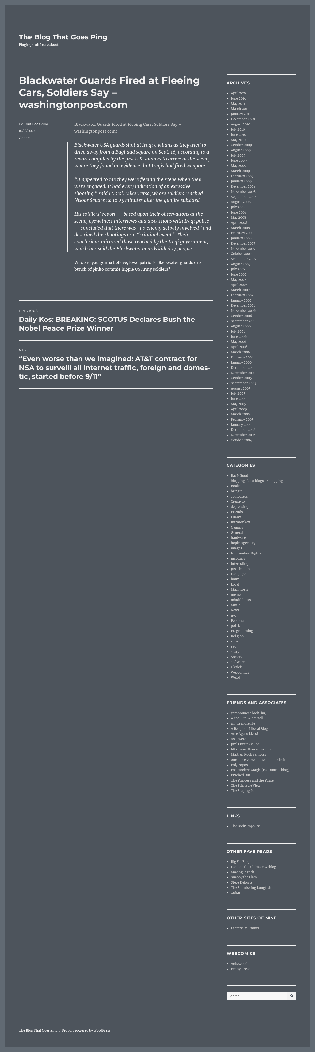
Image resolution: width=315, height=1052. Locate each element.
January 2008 (241, 238)
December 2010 (243, 119)
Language (238, 574)
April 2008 (239, 223)
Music (235, 605)
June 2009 (239, 161)
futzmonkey (240, 522)
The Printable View (245, 786)
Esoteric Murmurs (245, 928)
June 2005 (239, 399)
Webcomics (240, 672)
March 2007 (240, 290)
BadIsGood (239, 476)
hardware (238, 538)
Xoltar (235, 893)
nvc (233, 615)
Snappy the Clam (244, 877)
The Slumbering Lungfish (251, 888)
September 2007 (243, 259)
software (238, 662)
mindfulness (241, 600)
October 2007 (241, 254)
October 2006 (241, 316)
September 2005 (243, 383)
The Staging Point (245, 791)
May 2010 (238, 140)
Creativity (238, 501)
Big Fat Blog (240, 862)
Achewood (239, 964)
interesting (239, 564)
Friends (237, 512)
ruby (234, 641)
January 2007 (241, 300)
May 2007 (238, 280)
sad (233, 646)
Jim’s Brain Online (245, 744)
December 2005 (243, 368)
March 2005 (240, 414)
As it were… (240, 739)
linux (235, 579)
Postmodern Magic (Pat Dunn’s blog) (260, 770)
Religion (237, 636)
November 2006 (243, 311)
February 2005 (242, 419)
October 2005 (241, 378)
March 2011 (240, 109)
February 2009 (242, 176)
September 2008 (243, 197)
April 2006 (239, 347)
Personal (238, 621)
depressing (239, 507)
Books (236, 486)
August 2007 (241, 264)
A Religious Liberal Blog (249, 729)
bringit (236, 491)
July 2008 (238, 207)
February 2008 (242, 233)
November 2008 (243, 192)
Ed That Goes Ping (33, 124)
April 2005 (239, 409)
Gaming (237, 527)
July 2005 (238, 394)
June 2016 (238, 98)
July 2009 (238, 155)
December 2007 (243, 243)
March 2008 (240, 228)
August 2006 (241, 326)
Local (235, 584)
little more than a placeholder (254, 749)
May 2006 (238, 342)
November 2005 (243, 373)
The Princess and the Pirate (252, 780)
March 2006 (240, 352)
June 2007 (239, 274)
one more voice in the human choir (258, 760)
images (236, 548)
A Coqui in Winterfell (247, 718)
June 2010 (238, 135)
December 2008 (243, 186)
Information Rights (246, 553)
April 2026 (239, 93)
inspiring (238, 558)
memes (236, 595)
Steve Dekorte (241, 882)
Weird (235, 678)
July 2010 (238, 129)
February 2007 (242, 295)
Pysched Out (240, 775)
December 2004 (243, 430)
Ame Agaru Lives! (244, 734)
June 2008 (239, 212)
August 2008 (241, 202)
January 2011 (241, 114)
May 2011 (238, 104)
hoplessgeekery (243, 543)
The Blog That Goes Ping (63, 37)
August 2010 (240, 124)
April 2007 (239, 285)
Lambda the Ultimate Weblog (253, 867)
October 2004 (241, 440)
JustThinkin (240, 569)
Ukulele (237, 667)
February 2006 (242, 357)
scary (235, 652)
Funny (236, 517)
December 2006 (243, 305)
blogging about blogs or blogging (257, 481)
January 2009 (241, 181)
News (235, 610)
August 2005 (241, 388)
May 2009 (238, 166)
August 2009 (241, 150)
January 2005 (241, 425)
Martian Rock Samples (248, 754)
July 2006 (238, 331)
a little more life (243, 723)
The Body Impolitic (246, 826)
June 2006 (239, 337)
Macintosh (239, 590)
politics (236, 626)
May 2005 (238, 404)
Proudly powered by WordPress (86, 1030)
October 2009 (241, 145)
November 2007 (243, 249)
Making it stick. (243, 872)
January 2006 (241, 362)
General (25, 138)
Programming (242, 631)
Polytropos (239, 765)
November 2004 (243, 435)
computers (239, 496)
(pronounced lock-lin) (249, 713)
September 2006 (244, 321)
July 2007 (238, 269)
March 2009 (240, 171)
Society (236, 657)
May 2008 (238, 217)
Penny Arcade (241, 969)
